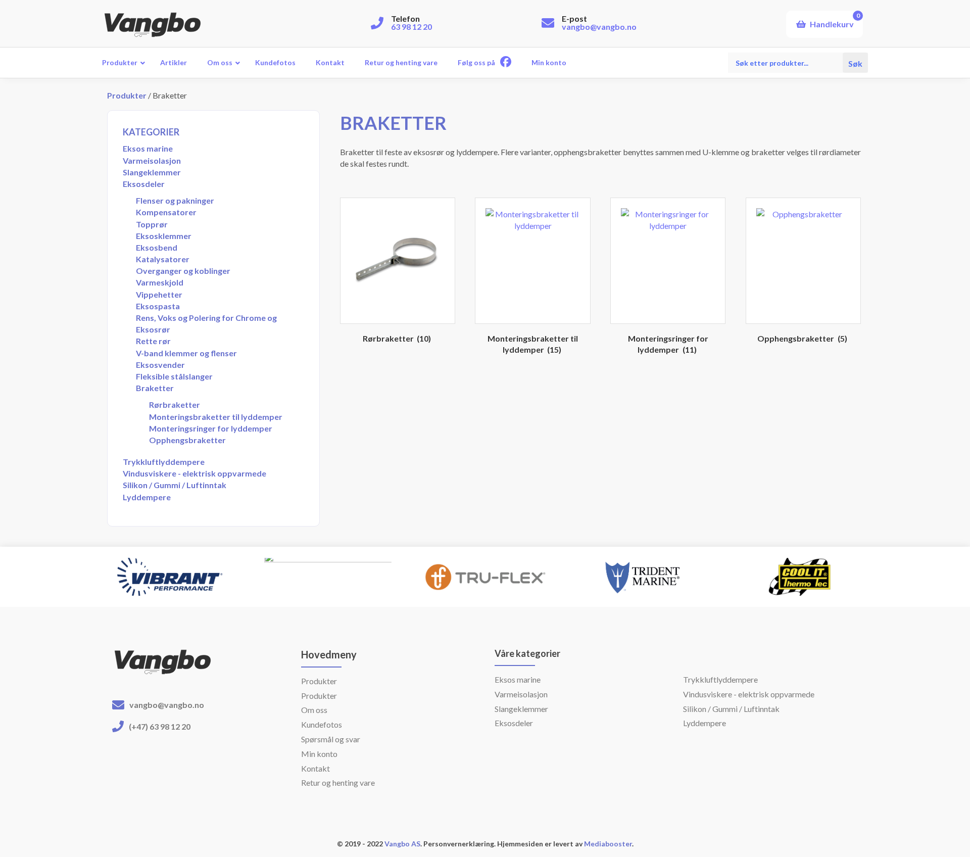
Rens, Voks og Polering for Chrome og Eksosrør (206, 323)
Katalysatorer (162, 259)
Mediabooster (608, 843)
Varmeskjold (159, 282)
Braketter (155, 388)
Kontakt (315, 768)
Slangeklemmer (152, 172)
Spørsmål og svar (330, 739)
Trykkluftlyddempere (164, 461)
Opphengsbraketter (187, 440)
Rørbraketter (174, 404)
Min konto (319, 753)
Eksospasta (158, 306)
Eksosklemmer (163, 236)
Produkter (127, 95)
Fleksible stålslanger (174, 376)
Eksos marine (148, 148)
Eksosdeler (144, 183)
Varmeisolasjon (152, 160)
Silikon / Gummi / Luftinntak (174, 485)
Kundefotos (321, 724)
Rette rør (153, 341)
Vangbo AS (401, 843)
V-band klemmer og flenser (186, 353)
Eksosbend (156, 247)
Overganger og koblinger (183, 270)
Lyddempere (147, 497)
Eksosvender (160, 364)
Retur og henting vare (338, 782)
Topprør (152, 224)
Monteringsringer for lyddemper (210, 428)
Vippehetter (159, 294)
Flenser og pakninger (175, 200)
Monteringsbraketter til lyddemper (215, 416)
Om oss (314, 710)
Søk (855, 62)
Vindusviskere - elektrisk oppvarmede (194, 473)
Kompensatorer (166, 212)
